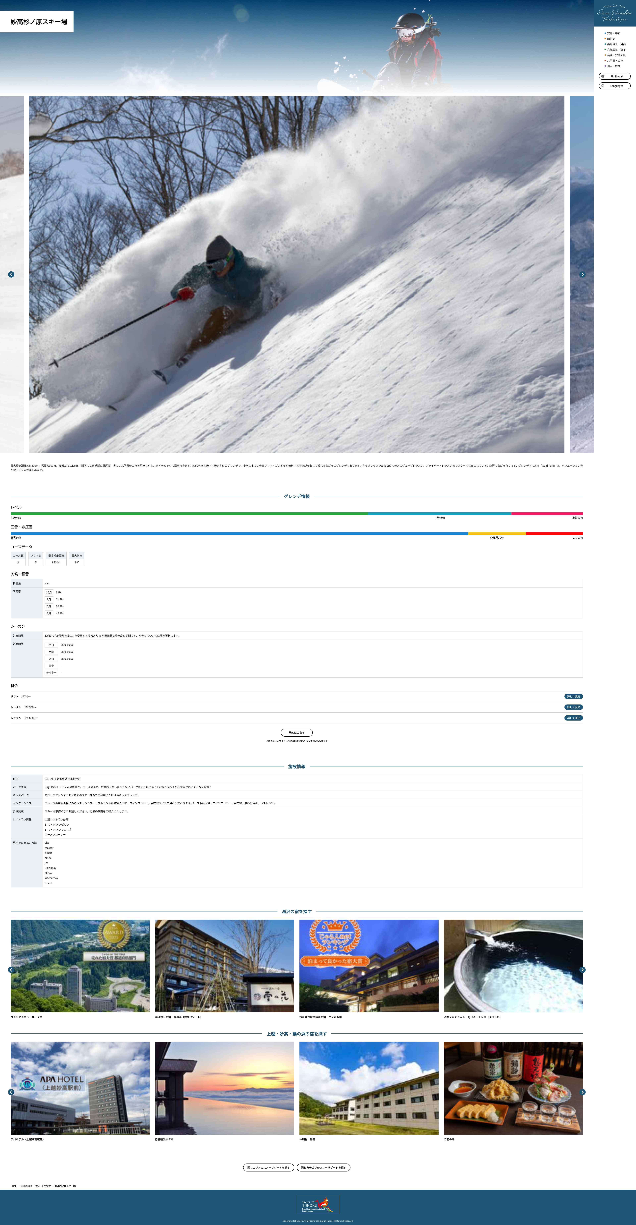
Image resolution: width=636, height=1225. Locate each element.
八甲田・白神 (615, 60)
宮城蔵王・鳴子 (616, 49)
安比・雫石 (613, 33)
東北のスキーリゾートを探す (36, 1186)
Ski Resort (616, 76)
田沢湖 (611, 38)
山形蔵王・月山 (616, 44)
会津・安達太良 (616, 55)
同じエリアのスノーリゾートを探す (268, 1167)
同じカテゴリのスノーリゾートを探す (323, 1167)
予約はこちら (297, 732)
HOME (14, 1186)
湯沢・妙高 (613, 66)
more (14, 921)
